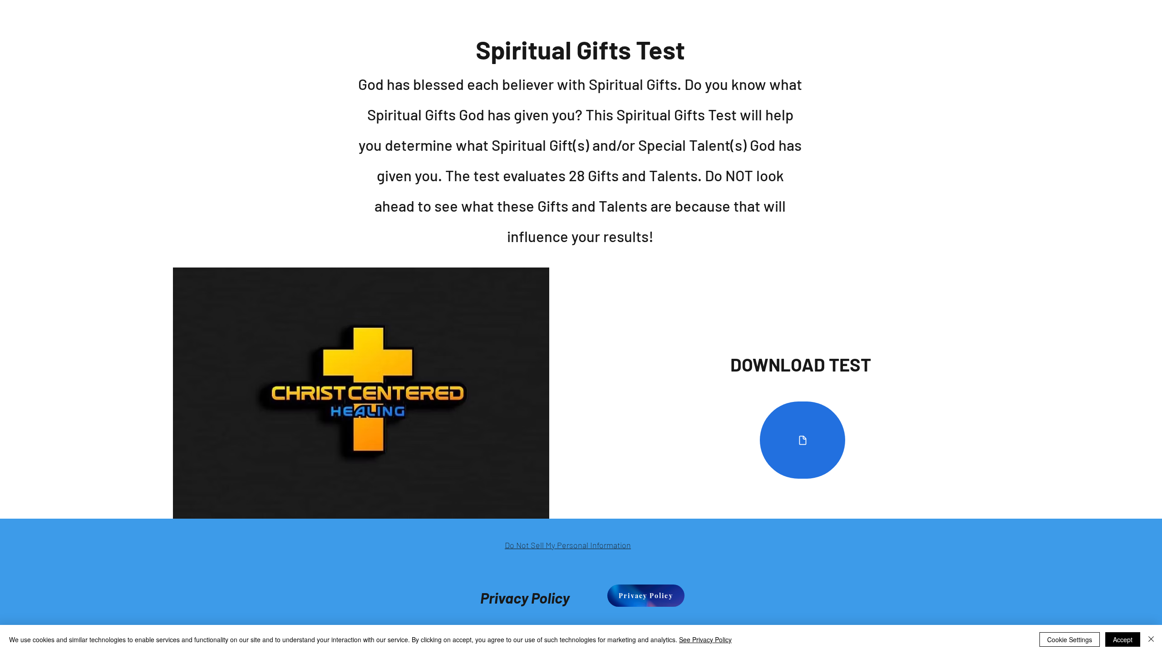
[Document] (802, 440)
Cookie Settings (1069, 639)
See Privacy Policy (705, 639)
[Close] (1151, 639)
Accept (1122, 639)
